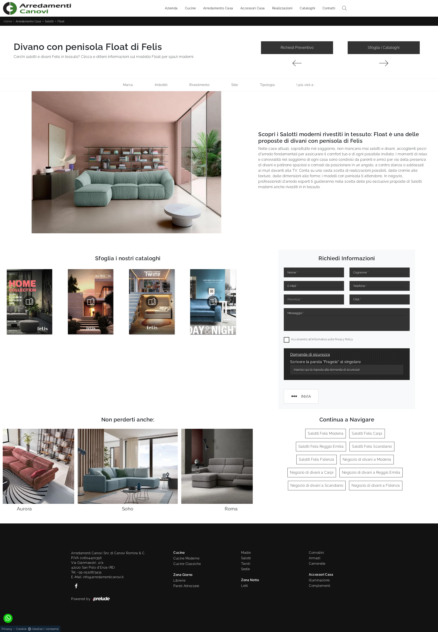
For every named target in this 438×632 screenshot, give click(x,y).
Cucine (190, 8)
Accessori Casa (252, 8)
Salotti (49, 21)
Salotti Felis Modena (325, 433)
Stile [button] (234, 85)
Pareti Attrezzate (186, 586)
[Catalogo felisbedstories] (213, 302)
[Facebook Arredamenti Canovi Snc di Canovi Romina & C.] (74, 585)
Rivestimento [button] (199, 85)
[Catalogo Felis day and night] (152, 302)
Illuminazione (319, 580)
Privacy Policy (344, 339)
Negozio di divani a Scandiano (316, 485)
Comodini (316, 552)
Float (61, 21)
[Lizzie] (297, 63)
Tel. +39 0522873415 (86, 572)
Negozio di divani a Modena (367, 459)
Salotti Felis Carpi (367, 433)
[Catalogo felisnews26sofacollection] (29, 302)
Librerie (179, 580)
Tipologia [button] (267, 85)
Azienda (171, 8)
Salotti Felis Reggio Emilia (321, 446)
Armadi (314, 558)
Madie (246, 552)
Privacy (7, 629)
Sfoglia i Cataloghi (384, 47)
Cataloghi (307, 8)
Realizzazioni (282, 8)
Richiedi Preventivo (297, 47)
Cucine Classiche (187, 564)
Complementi (319, 586)
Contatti (329, 8)
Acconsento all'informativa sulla (322, 339)
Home (8, 21)
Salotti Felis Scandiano (372, 446)
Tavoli (245, 563)
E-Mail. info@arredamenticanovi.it (97, 577)
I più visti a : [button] (306, 85)
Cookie (21, 629)
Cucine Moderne (186, 558)
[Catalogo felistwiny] (91, 302)
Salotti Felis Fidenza (316, 459)
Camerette (317, 563)
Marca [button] (128, 85)
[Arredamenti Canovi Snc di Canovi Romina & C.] (37, 8)
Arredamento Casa (218, 8)
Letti (244, 586)
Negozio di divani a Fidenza (376, 485)
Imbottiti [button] (161, 85)
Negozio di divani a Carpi (312, 472)
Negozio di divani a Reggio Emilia (371, 472)
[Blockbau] (383, 63)
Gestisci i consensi (45, 629)
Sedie (245, 569)
